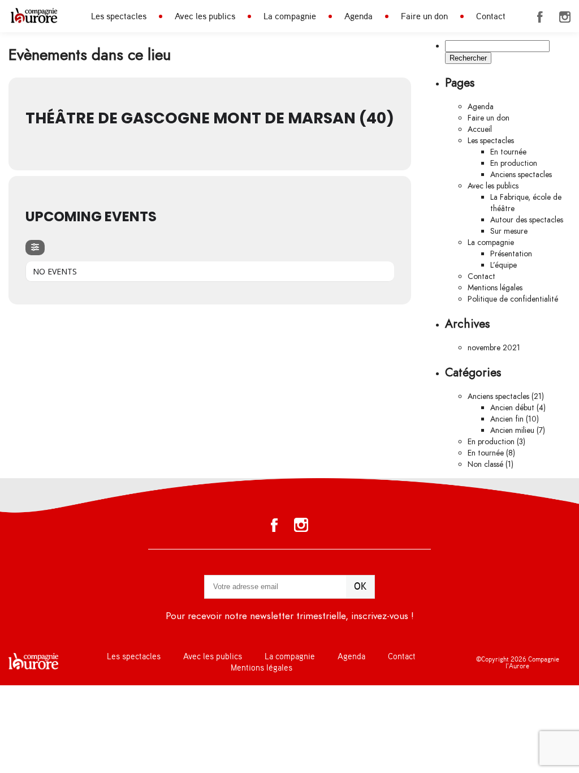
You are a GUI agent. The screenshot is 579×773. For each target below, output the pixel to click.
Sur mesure (509, 231)
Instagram (565, 17)
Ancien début (512, 407)
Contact (490, 16)
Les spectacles (118, 16)
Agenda (358, 16)
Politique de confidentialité (513, 299)
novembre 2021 (494, 347)
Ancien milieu (512, 430)
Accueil (480, 129)
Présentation (511, 253)
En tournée (508, 152)
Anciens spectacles (521, 174)
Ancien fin (507, 419)
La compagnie (289, 16)
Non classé (485, 464)
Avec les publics (205, 16)
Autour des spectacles (526, 219)
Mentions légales (495, 287)
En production (513, 163)
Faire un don (424, 16)
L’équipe (503, 265)
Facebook (540, 17)
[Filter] (35, 247)
